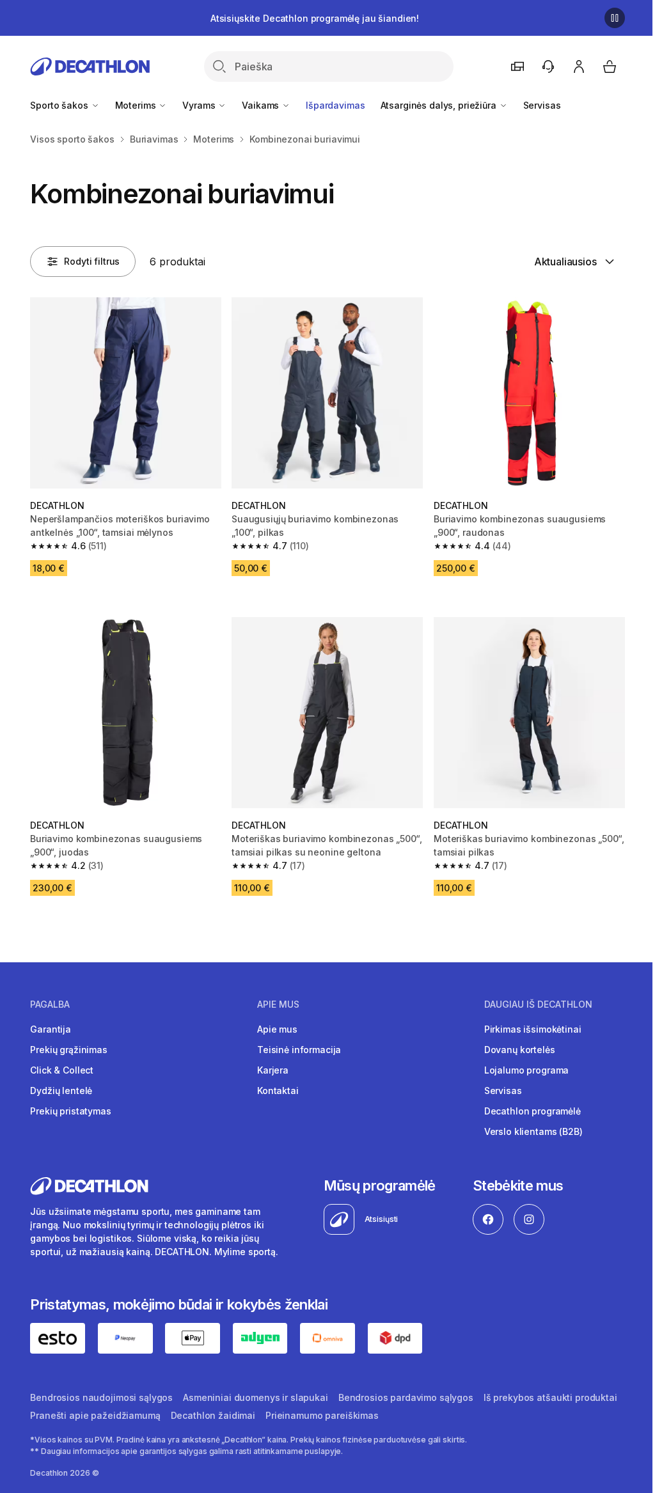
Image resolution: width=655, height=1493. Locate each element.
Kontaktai (278, 1090)
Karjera (272, 1070)
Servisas (542, 105)
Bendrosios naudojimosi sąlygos (101, 1397)
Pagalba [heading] (50, 1004)
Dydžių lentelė (61, 1090)
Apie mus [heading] (278, 1004)
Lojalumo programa (526, 1070)
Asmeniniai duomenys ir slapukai (255, 1397)
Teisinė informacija (299, 1049)
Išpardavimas (335, 105)
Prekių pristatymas (70, 1111)
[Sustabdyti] (614, 18)
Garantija (50, 1029)
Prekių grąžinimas (68, 1049)
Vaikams (261, 105)
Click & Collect (61, 1070)
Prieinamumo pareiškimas (322, 1415)
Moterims (137, 105)
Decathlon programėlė (532, 1111)
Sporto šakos (60, 105)
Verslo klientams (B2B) (533, 1131)
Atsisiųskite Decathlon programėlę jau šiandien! (314, 18)
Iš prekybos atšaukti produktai (550, 1397)
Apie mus (277, 1029)
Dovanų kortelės (519, 1049)
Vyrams (199, 105)
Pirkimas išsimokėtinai (532, 1029)
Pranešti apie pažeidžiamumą (95, 1415)
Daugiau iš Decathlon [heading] (538, 1004)
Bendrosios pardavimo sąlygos (405, 1397)
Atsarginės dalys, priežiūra (440, 105)
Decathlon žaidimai (213, 1415)
